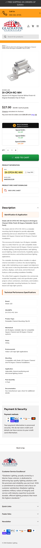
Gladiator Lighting (12, 543)
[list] (20, 69)
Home (4, 45)
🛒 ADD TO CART (20, 157)
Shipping (5, 111)
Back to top (21, 448)
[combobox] (20, 36)
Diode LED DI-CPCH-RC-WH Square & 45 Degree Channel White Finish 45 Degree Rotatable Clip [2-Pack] (19, 47)
